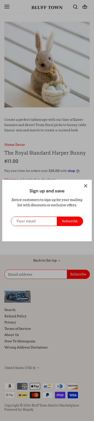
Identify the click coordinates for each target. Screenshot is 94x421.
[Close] (86, 186)
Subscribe (70, 221)
